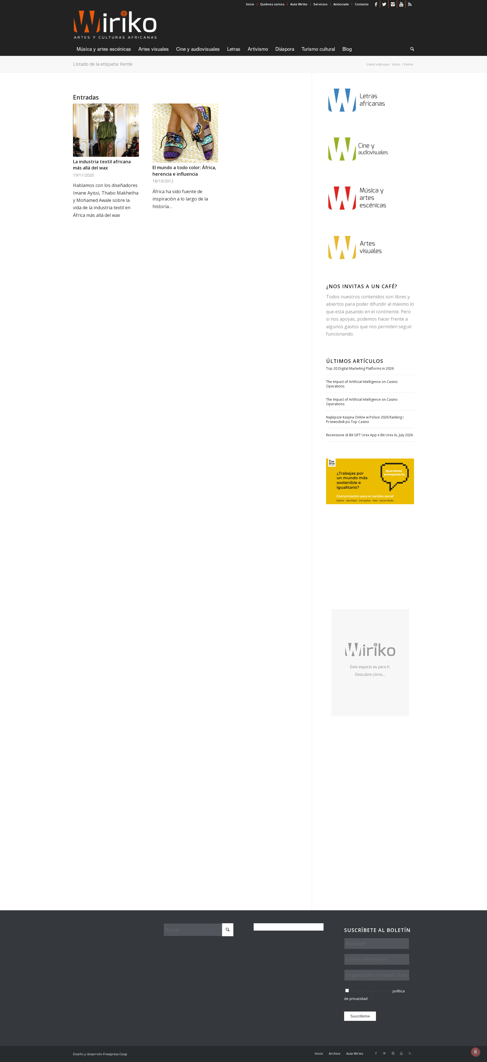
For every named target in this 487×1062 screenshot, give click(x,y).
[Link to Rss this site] (410, 4)
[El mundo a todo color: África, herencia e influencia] (185, 133)
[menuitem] (250, 4)
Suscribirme (360, 1016)
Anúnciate (341, 4)
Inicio (250, 4)
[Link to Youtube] (401, 4)
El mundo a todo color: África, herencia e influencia (184, 170)
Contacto (362, 4)
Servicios (320, 4)
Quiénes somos (272, 4)
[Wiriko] (115, 25)
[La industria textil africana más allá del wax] (106, 130)
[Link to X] (384, 4)
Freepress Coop (115, 1054)
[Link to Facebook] (376, 4)
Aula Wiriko (298, 4)
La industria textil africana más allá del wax (102, 164)
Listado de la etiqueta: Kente (102, 64)
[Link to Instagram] (393, 4)
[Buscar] (410, 49)
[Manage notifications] (475, 1051)
